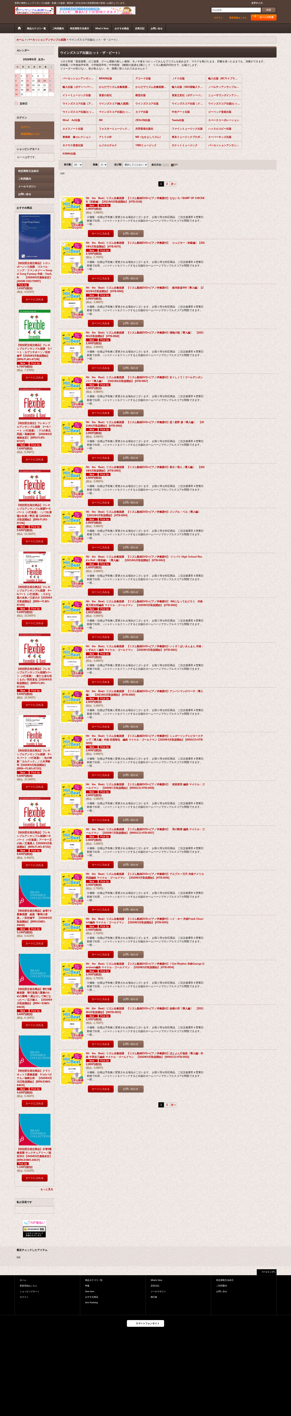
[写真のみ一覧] (166, 164)
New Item (89, 1291)
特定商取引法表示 (28, 171)
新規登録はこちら (238, 17)
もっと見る (46, 1189)
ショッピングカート (29, 1291)
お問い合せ (24, 194)
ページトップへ (269, 1272)
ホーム (23, 1280)
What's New (156, 1280)
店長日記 (155, 1285)
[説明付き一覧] (175, 164)
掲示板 (154, 1297)
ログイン (218, 17)
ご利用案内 (24, 178)
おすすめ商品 (91, 1297)
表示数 (68, 164)
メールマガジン (27, 186)
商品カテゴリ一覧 (94, 1280)
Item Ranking (91, 1302)
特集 (87, 1285)
